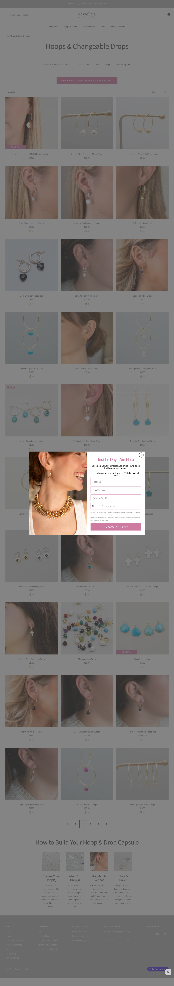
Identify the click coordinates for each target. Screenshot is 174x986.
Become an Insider (116, 526)
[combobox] (95, 506)
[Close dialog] (141, 455)
